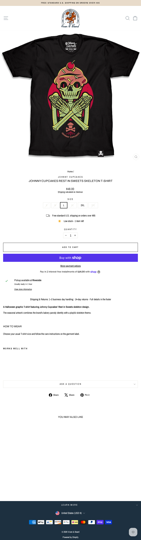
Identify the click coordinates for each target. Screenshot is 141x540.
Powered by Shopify (70, 537)
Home (70, 171)
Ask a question (71, 384)
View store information (23, 289)
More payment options (70, 266)
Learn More (69, 504)
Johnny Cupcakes (70, 176)
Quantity (70, 229)
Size (71, 199)
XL (72, 205)
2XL (82, 205)
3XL (93, 205)
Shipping (61, 192)
